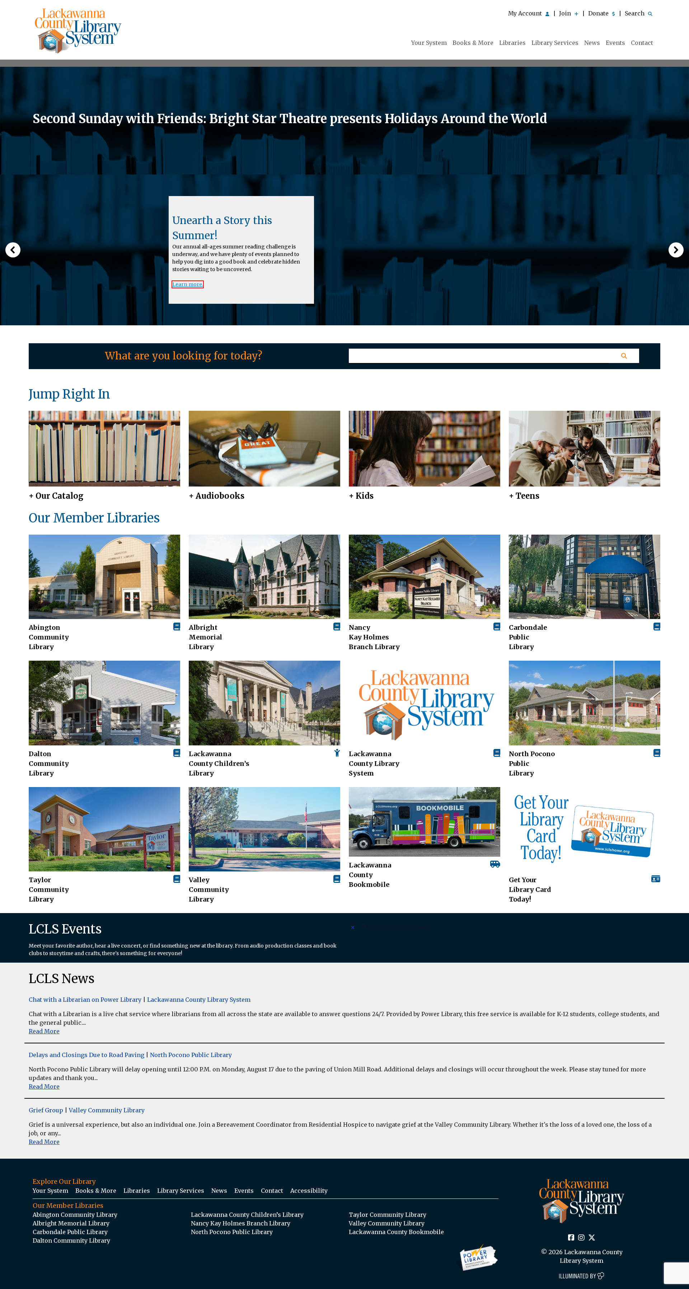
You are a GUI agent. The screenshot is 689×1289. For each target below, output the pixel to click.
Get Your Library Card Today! (530, 889)
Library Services (554, 42)
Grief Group (46, 1110)
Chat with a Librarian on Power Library (85, 999)
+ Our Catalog (56, 496)
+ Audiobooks (216, 496)
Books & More (473, 42)
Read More (44, 1031)
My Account (525, 13)
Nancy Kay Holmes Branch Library (374, 637)
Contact (642, 42)
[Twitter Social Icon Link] (591, 1238)
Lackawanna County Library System (374, 763)
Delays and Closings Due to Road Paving (86, 1054)
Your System (429, 42)
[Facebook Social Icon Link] (571, 1238)
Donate (599, 13)
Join (565, 13)
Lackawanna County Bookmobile (370, 875)
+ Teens (524, 496)
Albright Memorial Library (205, 637)
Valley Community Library (209, 889)
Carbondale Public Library (528, 637)
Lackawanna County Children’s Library (219, 763)
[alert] (504, 926)
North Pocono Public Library (532, 763)
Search (635, 13)
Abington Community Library (75, 1214)
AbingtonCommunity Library (49, 637)
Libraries (512, 42)
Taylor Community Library (49, 889)
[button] (12, 249)
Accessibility (309, 1190)
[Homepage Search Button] (624, 356)
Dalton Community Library (49, 763)
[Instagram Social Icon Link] (581, 1238)
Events (615, 42)
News (592, 42)
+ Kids (361, 496)
